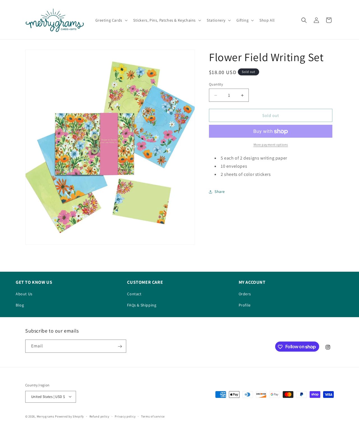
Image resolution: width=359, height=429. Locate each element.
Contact (134, 293)
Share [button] (220, 191)
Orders (245, 293)
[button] (111, 20)
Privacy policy (125, 416)
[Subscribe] (120, 346)
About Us (24, 293)
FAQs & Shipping (141, 305)
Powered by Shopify (69, 416)
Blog (20, 305)
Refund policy (99, 416)
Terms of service (153, 416)
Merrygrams (45, 416)
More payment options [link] (271, 145)
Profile (245, 305)
